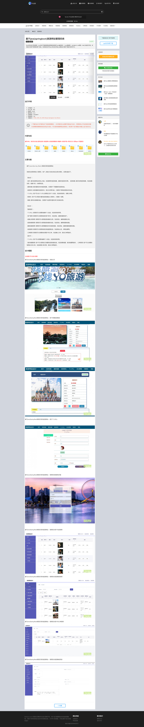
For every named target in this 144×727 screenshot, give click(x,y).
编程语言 (112, 25)
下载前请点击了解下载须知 (108, 38)
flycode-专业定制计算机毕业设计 (73, 17)
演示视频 (60, 97)
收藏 (60, 706)
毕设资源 (75, 720)
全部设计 (37, 25)
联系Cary (99, 718)
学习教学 (99, 25)
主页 (34, 31)
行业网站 (105, 25)
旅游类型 (64, 25)
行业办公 (78, 25)
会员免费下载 (109, 43)
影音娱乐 (92, 25)
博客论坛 (51, 25)
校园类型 (58, 25)
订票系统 (85, 25)
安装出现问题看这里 (108, 57)
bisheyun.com (28, 717)
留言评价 (99, 720)
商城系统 (44, 25)
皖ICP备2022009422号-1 (72, 723)
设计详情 (53, 97)
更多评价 (108, 154)
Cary (76, 21)
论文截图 (67, 97)
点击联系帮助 (109, 68)
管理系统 (71, 25)
